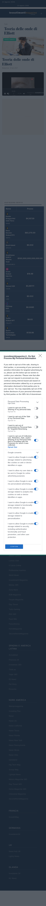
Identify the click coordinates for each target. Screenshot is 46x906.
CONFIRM (14, 546)
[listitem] (23, 402)
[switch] (36, 408)
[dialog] (23, 453)
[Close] (41, 356)
